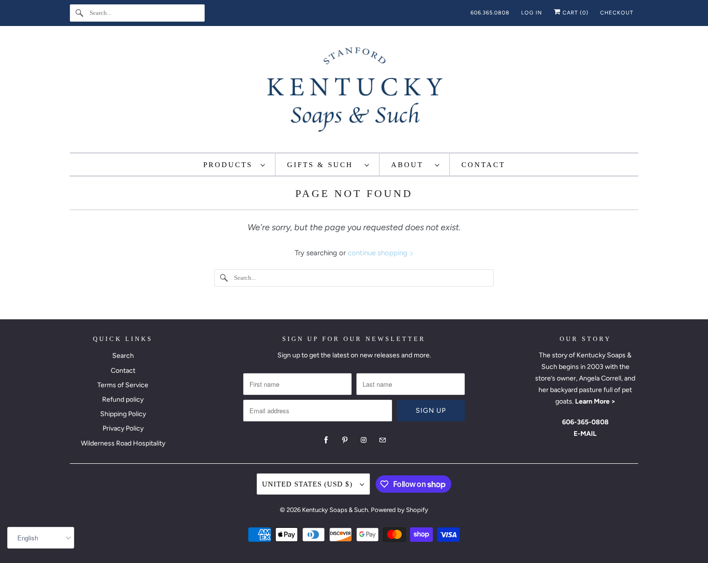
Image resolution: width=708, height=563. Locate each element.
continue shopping (378, 253)
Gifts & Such (323, 165)
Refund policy (123, 399)
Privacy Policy (123, 428)
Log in (531, 13)
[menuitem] (234, 164)
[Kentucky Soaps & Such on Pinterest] (345, 440)
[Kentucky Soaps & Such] (354, 91)
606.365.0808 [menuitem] (490, 13)
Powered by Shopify (399, 509)
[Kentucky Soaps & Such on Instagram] (363, 440)
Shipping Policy (123, 414)
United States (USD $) (308, 484)
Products (229, 165)
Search (123, 356)
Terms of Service (122, 385)
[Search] (79, 13)
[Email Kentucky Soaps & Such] (382, 440)
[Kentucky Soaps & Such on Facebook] (326, 440)
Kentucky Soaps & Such (335, 509)
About (410, 165)
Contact (123, 371)
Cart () (575, 13)
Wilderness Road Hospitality (123, 443)
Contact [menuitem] (483, 165)
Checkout (616, 13)
